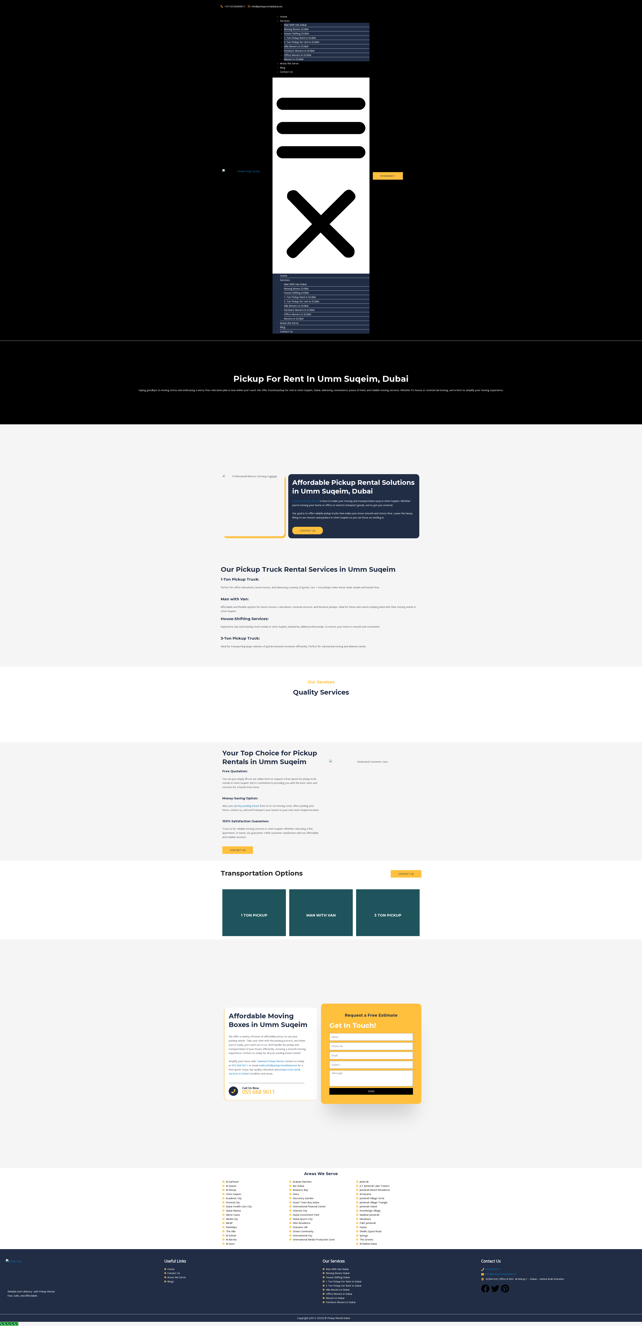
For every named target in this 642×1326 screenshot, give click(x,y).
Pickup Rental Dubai (338, 1318)
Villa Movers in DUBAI (296, 46)
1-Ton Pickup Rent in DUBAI (300, 37)
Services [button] (285, 20)
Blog (282, 67)
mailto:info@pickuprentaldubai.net (278, 1065)
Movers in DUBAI (294, 59)
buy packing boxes (248, 805)
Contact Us (286, 71)
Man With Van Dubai (295, 24)
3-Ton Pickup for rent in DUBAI (301, 42)
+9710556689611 (235, 6)
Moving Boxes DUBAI (296, 29)
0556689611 (493, 1269)
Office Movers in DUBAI (297, 55)
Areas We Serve (289, 63)
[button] (321, 176)
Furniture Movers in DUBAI (299, 50)
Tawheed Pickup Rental (305, 501)
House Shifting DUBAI (296, 33)
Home (283, 16)
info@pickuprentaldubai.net (501, 1274)
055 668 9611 (240, 1065)
